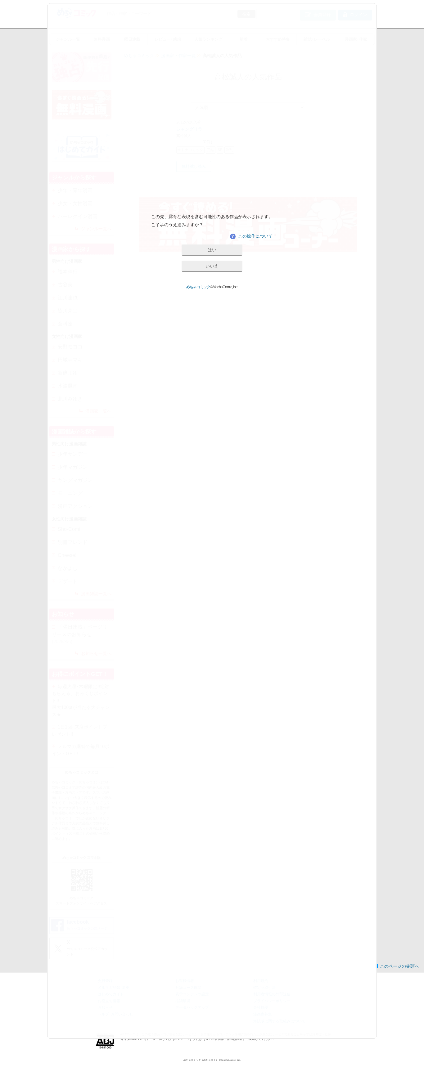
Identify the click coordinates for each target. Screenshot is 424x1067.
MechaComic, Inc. (231, 1060)
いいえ (212, 265)
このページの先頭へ (399, 966)
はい (212, 249)
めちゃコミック (198, 287)
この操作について (252, 236)
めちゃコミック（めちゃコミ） (200, 1060)
